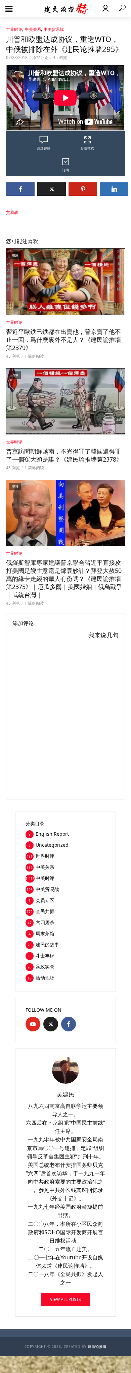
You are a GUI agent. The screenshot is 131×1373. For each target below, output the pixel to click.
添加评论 (40, 57)
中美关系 (33, 29)
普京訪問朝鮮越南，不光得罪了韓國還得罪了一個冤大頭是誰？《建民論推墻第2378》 (64, 455)
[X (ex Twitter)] (50, 1024)
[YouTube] (33, 1024)
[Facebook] (68, 1024)
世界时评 (14, 29)
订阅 (65, 170)
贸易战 (12, 212)
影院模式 (87, 148)
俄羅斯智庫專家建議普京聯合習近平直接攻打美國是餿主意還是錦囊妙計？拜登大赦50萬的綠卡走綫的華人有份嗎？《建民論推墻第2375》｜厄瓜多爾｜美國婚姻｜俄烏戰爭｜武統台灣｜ (64, 578)
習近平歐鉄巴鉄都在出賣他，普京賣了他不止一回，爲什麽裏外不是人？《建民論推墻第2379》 (63, 339)
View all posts (65, 1299)
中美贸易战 (54, 29)
